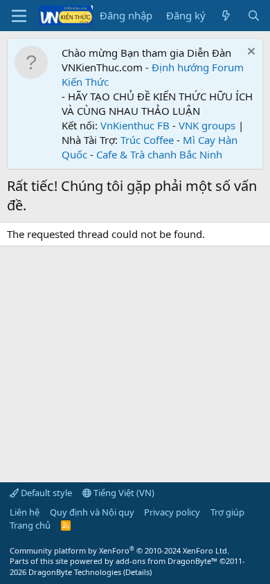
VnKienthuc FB (135, 125)
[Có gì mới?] (226, 15)
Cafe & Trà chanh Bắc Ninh (159, 154)
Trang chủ (30, 525)
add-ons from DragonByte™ (166, 561)
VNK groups (207, 125)
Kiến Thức (85, 82)
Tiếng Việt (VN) (122, 492)
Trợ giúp (227, 512)
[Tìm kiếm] (253, 15)
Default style (45, 492)
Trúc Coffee (147, 140)
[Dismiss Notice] (249, 53)
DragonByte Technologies (74, 572)
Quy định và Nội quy (92, 512)
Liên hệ (24, 512)
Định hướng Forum (198, 67)
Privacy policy (172, 512)
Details (137, 572)
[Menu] (19, 16)
